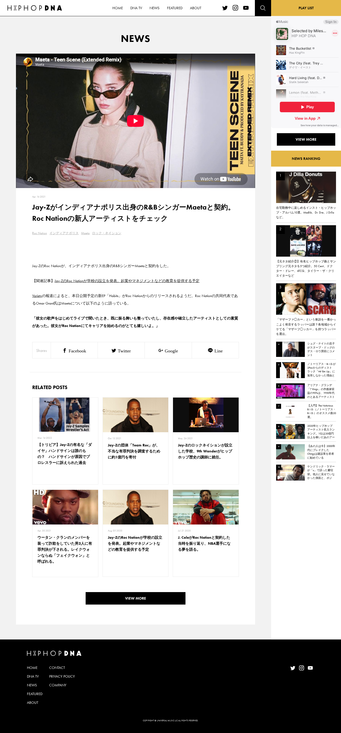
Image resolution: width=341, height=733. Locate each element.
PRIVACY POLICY (62, 676)
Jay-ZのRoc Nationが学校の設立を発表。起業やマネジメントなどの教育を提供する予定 (127, 280)
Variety (37, 295)
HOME (117, 7)
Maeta (85, 233)
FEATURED (174, 7)
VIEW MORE (135, 598)
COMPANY (57, 685)
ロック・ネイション (106, 233)
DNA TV (136, 7)
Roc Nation (39, 233)
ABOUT (195, 7)
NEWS (155, 7)
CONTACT (57, 667)
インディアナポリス (64, 233)
